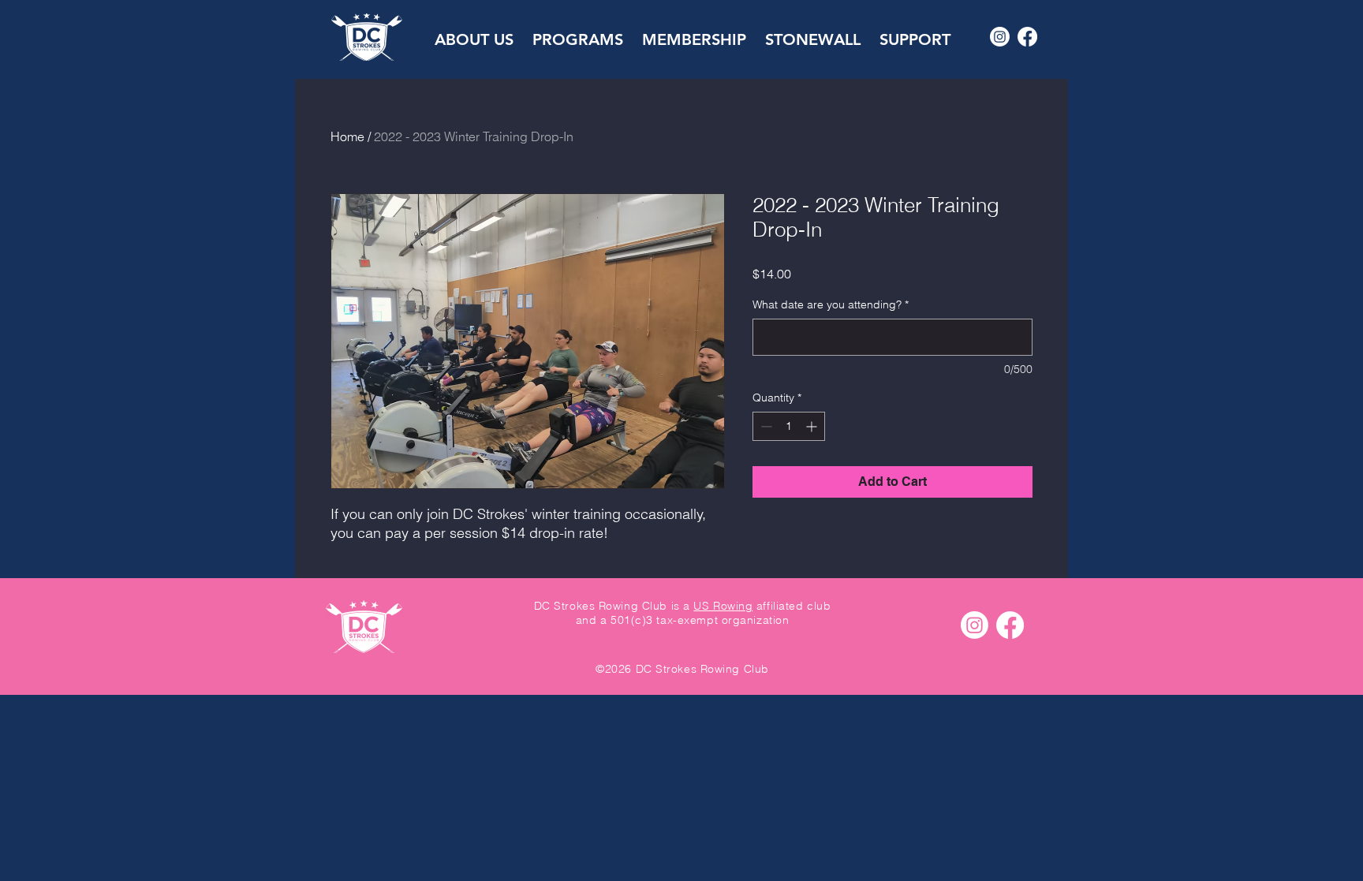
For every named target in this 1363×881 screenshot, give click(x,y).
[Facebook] (1027, 37)
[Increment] (813, 426)
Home (347, 136)
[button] (474, 32)
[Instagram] (1000, 37)
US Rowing (722, 606)
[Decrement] (765, 426)
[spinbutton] (789, 426)
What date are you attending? (830, 304)
